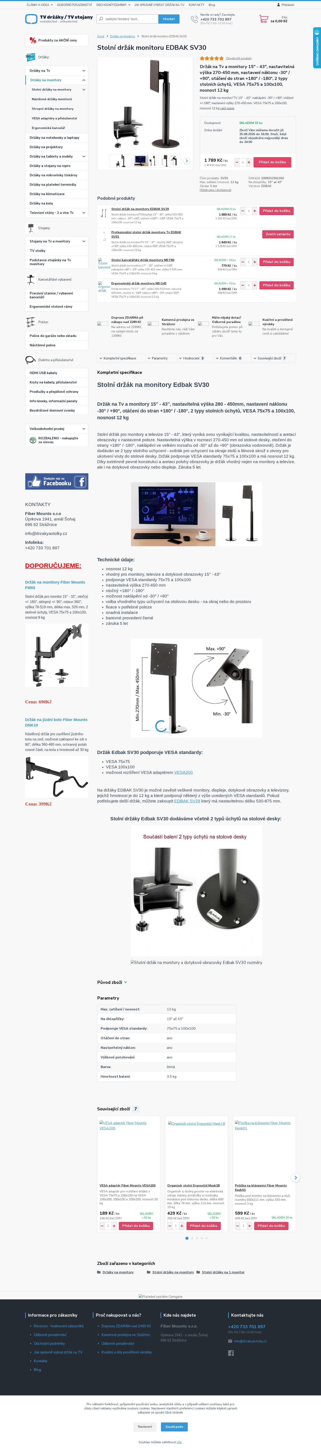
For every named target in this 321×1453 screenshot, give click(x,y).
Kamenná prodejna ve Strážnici (126, 1335)
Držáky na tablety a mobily (51, 156)
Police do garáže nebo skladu (53, 336)
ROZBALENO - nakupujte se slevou (58, 440)
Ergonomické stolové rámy (51, 306)
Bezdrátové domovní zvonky (52, 410)
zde (179, 1442)
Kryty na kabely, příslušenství (53, 382)
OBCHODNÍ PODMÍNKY (111, 5)
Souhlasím (174, 1426)
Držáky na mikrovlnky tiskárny (53, 175)
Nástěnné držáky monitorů (52, 99)
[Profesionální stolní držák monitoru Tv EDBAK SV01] (104, 236)
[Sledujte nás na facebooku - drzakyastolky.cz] (56, 481)
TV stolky (37, 251)
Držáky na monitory (45, 80)
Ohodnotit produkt (239, 58)
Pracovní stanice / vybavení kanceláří (51, 295)
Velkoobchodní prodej (47, 429)
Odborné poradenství (50, 1335)
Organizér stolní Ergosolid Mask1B (193, 1185)
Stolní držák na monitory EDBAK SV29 (140, 209)
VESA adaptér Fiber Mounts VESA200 (127, 1185)
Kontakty (40, 1361)
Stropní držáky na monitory (52, 109)
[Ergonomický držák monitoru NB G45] (104, 287)
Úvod (100, 36)
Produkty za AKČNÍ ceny (57, 40)
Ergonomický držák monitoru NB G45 (138, 283)
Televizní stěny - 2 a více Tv (52, 213)
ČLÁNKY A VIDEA (38, 5)
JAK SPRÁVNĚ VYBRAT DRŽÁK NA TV (159, 5)
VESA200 (183, 772)
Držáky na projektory (46, 147)
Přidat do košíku (272, 162)
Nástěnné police (42, 345)
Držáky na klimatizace (47, 194)
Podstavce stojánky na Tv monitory (50, 262)
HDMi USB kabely (43, 373)
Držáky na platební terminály (53, 184)
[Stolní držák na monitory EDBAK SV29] (104, 213)
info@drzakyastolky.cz (250, 1341)
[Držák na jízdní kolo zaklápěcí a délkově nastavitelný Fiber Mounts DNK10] (56, 776)
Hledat (169, 19)
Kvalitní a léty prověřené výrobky (127, 1352)
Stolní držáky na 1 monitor (223, 1272)
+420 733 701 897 (215, 19)
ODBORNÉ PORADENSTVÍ (74, 5)
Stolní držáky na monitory (51, 90)
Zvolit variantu (278, 234)
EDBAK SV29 (187, 801)
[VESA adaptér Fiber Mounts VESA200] (129, 1149)
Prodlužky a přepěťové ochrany (54, 392)
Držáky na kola (41, 203)
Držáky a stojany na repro (50, 166)
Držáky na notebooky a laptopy (54, 138)
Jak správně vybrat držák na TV (58, 1352)
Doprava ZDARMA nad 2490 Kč (126, 1326)
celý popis (227, 108)
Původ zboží (109, 982)
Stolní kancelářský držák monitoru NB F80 (142, 260)
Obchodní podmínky (49, 1343)
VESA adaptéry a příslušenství (54, 118)
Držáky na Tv (40, 71)
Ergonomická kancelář (48, 128)
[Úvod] (59, 19)
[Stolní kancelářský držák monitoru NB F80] (104, 264)
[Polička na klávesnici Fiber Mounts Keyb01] (264, 1149)
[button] (186, 1238)
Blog (212, 5)
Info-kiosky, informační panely (53, 401)
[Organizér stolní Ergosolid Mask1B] (196, 1149)
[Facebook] (233, 1354)
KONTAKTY (196, 5)
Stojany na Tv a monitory (50, 241)
